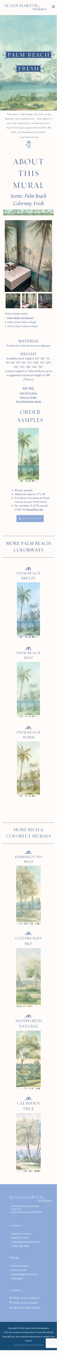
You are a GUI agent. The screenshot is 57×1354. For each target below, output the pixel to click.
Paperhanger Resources (24, 1274)
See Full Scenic (28, 393)
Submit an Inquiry (21, 1233)
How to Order (28, 397)
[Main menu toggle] (53, 6)
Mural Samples (19, 1265)
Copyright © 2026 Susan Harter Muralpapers (28, 1328)
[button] (7, 256)
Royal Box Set (35, 509)
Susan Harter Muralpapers (20, 317)
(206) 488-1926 (20, 1246)
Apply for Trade (20, 1237)
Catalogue (17, 1278)
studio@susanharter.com (25, 1241)
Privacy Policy (20, 1345)
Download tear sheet (28, 401)
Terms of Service (35, 1345)
